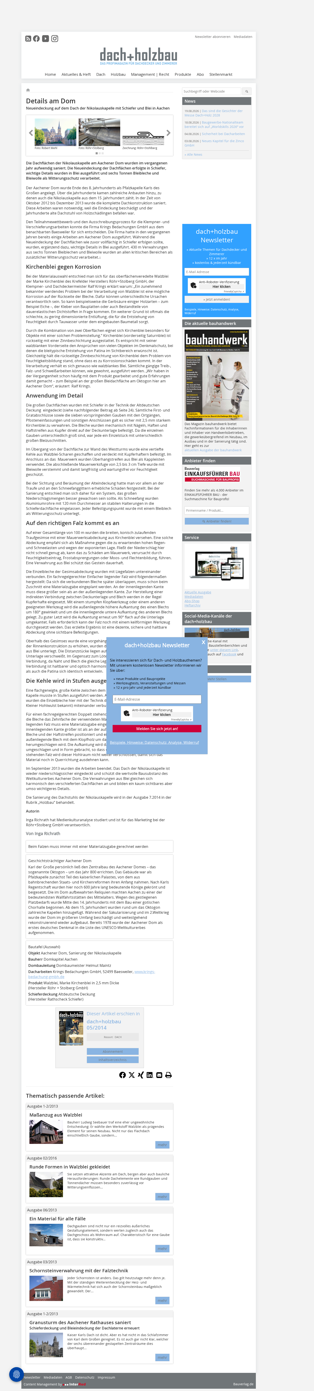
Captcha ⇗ (181, 719)
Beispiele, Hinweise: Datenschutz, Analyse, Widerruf (154, 742)
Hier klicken (162, 714)
